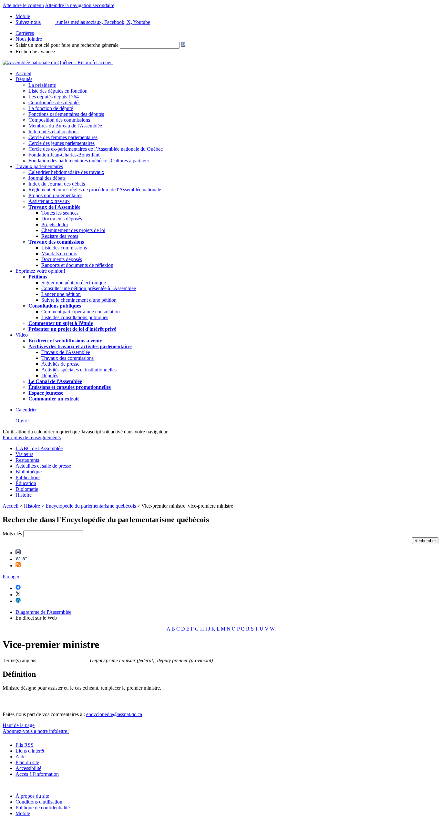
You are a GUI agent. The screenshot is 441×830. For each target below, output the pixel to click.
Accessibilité (28, 768)
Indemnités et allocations (53, 131)
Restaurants (27, 460)
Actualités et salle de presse (43, 466)
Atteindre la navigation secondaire (79, 5)
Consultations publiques (54, 306)
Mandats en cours (59, 253)
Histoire (23, 495)
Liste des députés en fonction (57, 91)
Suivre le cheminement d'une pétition (79, 300)
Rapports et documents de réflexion (77, 265)
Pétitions (37, 276)
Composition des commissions (59, 120)
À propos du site (32, 796)
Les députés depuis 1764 (53, 96)
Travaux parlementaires (39, 166)
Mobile (22, 813)
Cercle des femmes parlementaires (62, 137)
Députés (23, 79)
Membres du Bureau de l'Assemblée (65, 125)
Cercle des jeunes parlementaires (61, 143)
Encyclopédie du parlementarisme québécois (91, 506)
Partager (11, 576)
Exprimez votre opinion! (40, 271)
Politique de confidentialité (42, 807)
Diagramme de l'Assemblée (43, 612)
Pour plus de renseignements (32, 437)
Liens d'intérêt (29, 751)
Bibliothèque (28, 471)
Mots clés (12, 533)
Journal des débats (47, 178)
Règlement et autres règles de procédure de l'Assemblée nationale (94, 189)
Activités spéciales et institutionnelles (79, 369)
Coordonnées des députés (54, 102)
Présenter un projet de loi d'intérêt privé (72, 329)
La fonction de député (50, 108)
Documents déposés (61, 218)
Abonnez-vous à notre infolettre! (36, 731)
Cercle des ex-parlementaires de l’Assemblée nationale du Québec (95, 149)
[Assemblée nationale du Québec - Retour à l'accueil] (58, 62)
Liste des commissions (64, 247)
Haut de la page (19, 725)
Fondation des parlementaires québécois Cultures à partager (88, 160)
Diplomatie (26, 489)
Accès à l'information (37, 774)
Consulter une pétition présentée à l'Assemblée (88, 288)
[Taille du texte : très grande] (24, 559)
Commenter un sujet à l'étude (60, 323)
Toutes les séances (59, 213)
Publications (27, 477)
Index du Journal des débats (56, 184)
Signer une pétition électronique (73, 282)
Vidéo (21, 335)
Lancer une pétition (61, 294)
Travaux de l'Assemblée (54, 207)
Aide (20, 756)
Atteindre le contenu (23, 5)
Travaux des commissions (56, 242)
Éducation (25, 483)
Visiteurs (24, 454)
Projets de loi (54, 224)
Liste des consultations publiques (74, 317)
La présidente (42, 85)
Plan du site (27, 762)
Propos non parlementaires (55, 195)
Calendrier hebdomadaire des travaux (66, 172)
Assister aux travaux (49, 201)
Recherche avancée (35, 51)
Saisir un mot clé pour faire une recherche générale (66, 45)
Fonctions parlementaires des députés (66, 114)
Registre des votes (59, 236)
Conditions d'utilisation (38, 802)
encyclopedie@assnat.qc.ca (114, 714)
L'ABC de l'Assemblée (39, 448)
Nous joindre (28, 39)
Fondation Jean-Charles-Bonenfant (63, 154)
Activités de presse (60, 364)
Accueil (23, 73)
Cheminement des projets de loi (73, 230)
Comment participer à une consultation (80, 311)
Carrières (24, 33)
